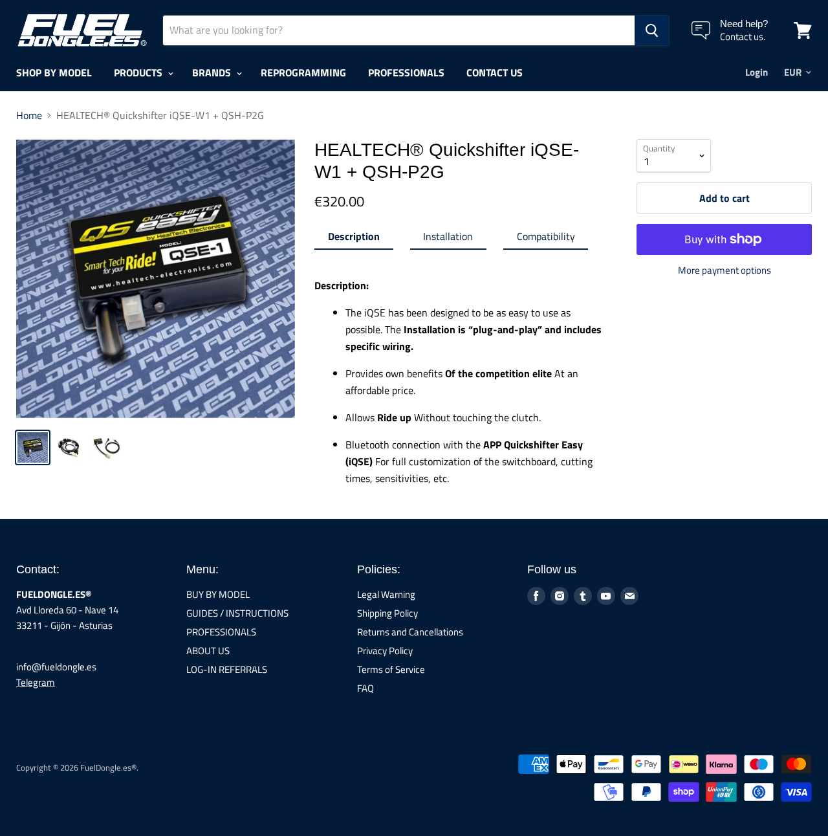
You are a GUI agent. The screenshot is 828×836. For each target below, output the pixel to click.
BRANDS (213, 72)
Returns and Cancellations (410, 631)
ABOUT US (208, 650)
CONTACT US (494, 72)
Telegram (35, 682)
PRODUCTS (139, 72)
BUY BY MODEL (218, 594)
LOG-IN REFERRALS (226, 669)
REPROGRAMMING (303, 72)
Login (756, 72)
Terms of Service (391, 669)
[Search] (652, 30)
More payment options (724, 270)
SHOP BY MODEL (54, 72)
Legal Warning (386, 594)
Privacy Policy (385, 650)
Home (29, 115)
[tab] (353, 239)
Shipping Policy (387, 613)
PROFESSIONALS (406, 72)
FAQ (365, 688)
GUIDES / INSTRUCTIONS (237, 613)
